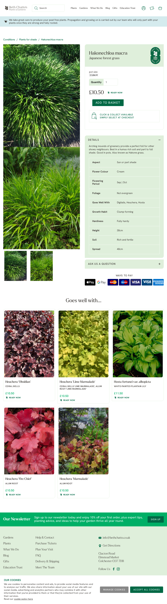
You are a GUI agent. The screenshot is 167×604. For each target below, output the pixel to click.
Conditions (9, 40)
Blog (108, 8)
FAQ (38, 555)
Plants (74, 8)
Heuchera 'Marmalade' (74, 479)
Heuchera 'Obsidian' (17, 382)
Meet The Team (45, 567)
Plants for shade (28, 40)
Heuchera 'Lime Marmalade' (77, 382)
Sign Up (155, 519)
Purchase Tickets (46, 543)
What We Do (96, 8)
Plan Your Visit (44, 549)
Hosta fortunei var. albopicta (132, 382)
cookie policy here (23, 599)
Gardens (83, 8)
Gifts (115, 8)
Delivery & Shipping (47, 561)
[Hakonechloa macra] (41, 95)
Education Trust (127, 8)
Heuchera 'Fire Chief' (18, 479)
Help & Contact (45, 537)
